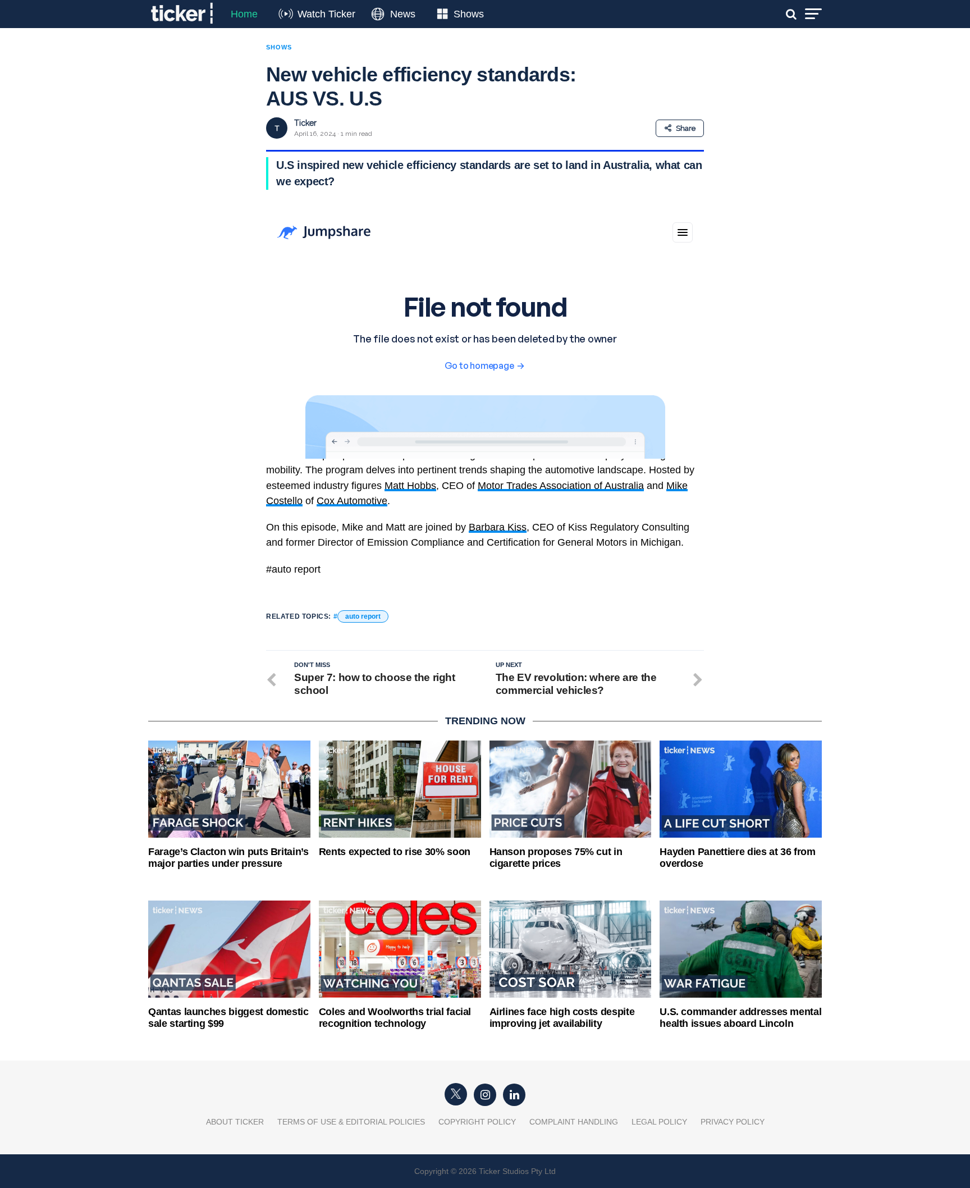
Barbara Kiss (498, 527)
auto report (363, 616)
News (402, 14)
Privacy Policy (733, 1121)
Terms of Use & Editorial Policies (351, 1121)
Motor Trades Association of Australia (561, 485)
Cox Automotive (352, 500)
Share (686, 128)
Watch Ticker (326, 14)
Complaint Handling (573, 1121)
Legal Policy (659, 1121)
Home (244, 14)
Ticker (305, 122)
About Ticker (235, 1121)
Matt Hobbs (410, 485)
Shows (469, 14)
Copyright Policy (477, 1121)
